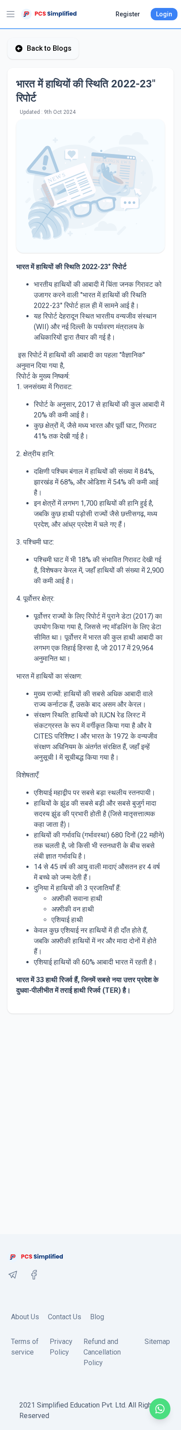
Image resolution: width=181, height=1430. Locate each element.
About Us (25, 1317)
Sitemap (157, 1341)
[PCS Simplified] (48, 14)
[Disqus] (90, 1123)
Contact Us (64, 1317)
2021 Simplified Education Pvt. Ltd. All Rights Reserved (88, 1410)
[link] (12, 1274)
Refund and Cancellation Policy (102, 1352)
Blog (97, 1317)
